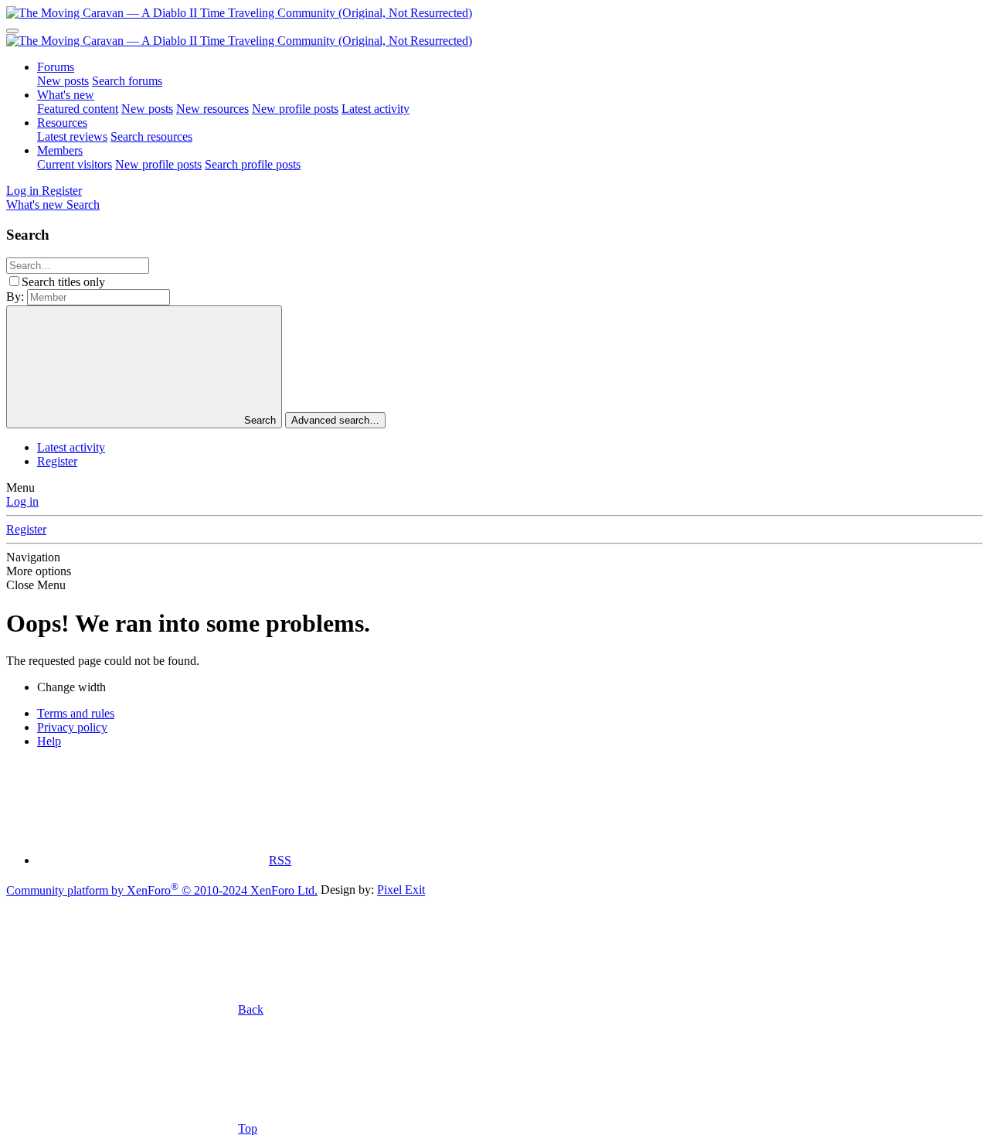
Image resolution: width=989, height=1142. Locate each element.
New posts (63, 80)
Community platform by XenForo (162, 890)
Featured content (77, 108)
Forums (55, 66)
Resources (62, 122)
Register (57, 461)
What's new (65, 94)
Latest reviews (72, 136)
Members (60, 150)
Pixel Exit (401, 890)
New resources (212, 108)
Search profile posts (253, 164)
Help (49, 741)
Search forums (127, 80)
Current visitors (74, 164)
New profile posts (295, 108)
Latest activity (376, 108)
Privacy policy (72, 727)
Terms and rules (75, 713)
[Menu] (12, 31)
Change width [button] (71, 687)
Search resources (151, 136)
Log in (22, 501)
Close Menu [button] (36, 584)
